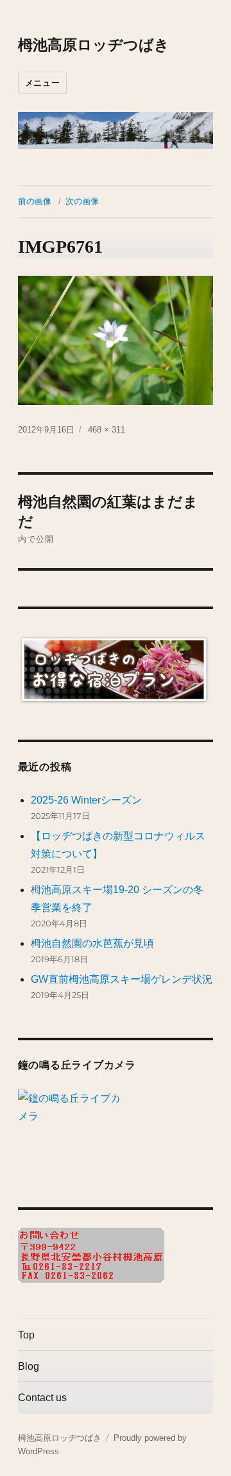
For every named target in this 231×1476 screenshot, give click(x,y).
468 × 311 (106, 429)
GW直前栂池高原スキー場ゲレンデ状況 (121, 979)
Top (26, 1334)
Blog (28, 1366)
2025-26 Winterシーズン (86, 800)
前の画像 (34, 201)
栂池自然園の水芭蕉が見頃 (92, 943)
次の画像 (82, 201)
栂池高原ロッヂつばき (93, 44)
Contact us (42, 1397)
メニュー (42, 82)
